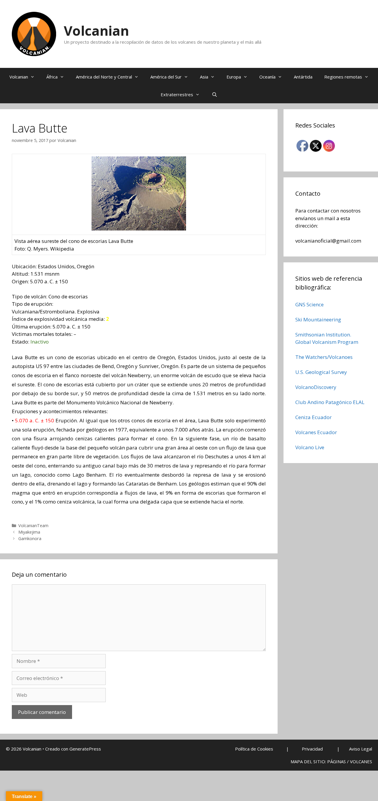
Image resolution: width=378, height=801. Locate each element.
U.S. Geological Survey (321, 372)
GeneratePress (85, 749)
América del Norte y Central (104, 77)
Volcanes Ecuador (316, 432)
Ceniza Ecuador (313, 417)
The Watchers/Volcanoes (324, 357)
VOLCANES (361, 761)
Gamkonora (29, 538)
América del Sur (166, 77)
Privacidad (312, 749)
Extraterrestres (177, 94)
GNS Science (309, 304)
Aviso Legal (360, 749)
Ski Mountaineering (318, 319)
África (52, 77)
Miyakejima (29, 532)
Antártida (303, 77)
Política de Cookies (254, 749)
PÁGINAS (336, 761)
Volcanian (96, 31)
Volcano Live (309, 447)
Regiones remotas (343, 77)
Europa (234, 77)
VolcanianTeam (33, 525)
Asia (204, 77)
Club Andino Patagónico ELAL (329, 402)
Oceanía (267, 77)
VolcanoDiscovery (315, 387)
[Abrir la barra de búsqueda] (214, 94)
